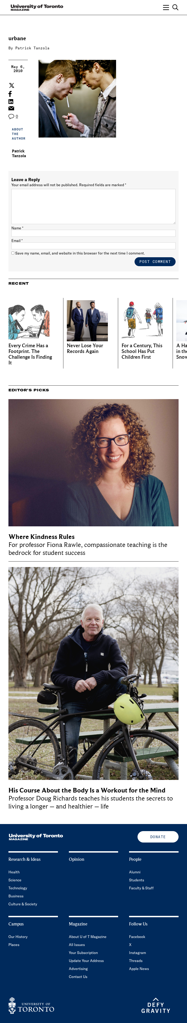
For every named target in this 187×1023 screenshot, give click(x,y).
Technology (17, 888)
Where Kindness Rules (41, 537)
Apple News (139, 968)
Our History (18, 936)
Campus (16, 924)
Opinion (76, 859)
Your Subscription (83, 952)
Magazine (78, 924)
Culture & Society (22, 904)
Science (14, 880)
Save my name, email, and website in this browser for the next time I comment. (80, 253)
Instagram (137, 952)
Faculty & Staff (141, 888)
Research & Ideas (24, 859)
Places (13, 944)
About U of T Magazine (87, 936)
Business (15, 896)
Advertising (78, 968)
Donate (158, 837)
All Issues (77, 944)
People (135, 859)
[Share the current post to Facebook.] (10, 94)
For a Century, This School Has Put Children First (142, 351)
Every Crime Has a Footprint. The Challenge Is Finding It (30, 354)
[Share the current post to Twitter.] (11, 85)
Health (14, 872)
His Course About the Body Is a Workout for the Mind (86, 790)
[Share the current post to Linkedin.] (10, 101)
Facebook (137, 936)
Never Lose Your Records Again (85, 349)
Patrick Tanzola (32, 48)
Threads (136, 960)
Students (136, 880)
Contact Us (78, 976)
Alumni (134, 872)
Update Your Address (86, 960)
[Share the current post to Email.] (11, 109)
